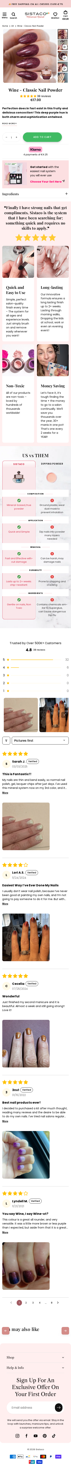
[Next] (65, 1331)
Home (5, 26)
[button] (4, 14)
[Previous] (5, 1331)
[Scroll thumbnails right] (64, 715)
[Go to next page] (59, 1302)
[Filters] (6, 740)
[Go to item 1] (21, 715)
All (12, 26)
